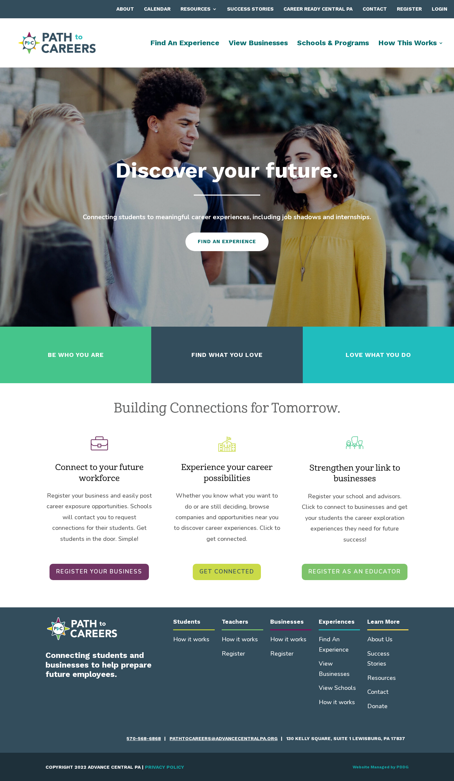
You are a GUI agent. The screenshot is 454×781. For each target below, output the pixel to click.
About (125, 9)
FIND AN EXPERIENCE (227, 241)
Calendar (157, 9)
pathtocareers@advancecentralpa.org (224, 738)
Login (439, 9)
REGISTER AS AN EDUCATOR (354, 571)
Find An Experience (184, 44)
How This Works (407, 44)
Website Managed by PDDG (380, 767)
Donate (377, 706)
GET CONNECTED (226, 571)
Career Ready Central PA (318, 9)
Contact (375, 9)
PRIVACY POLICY (164, 767)
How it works (191, 639)
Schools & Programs (333, 44)
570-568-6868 (144, 738)
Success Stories (250, 9)
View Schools (337, 688)
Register (409, 9)
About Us (380, 639)
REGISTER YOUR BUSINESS (99, 571)
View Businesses (258, 44)
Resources (195, 9)
